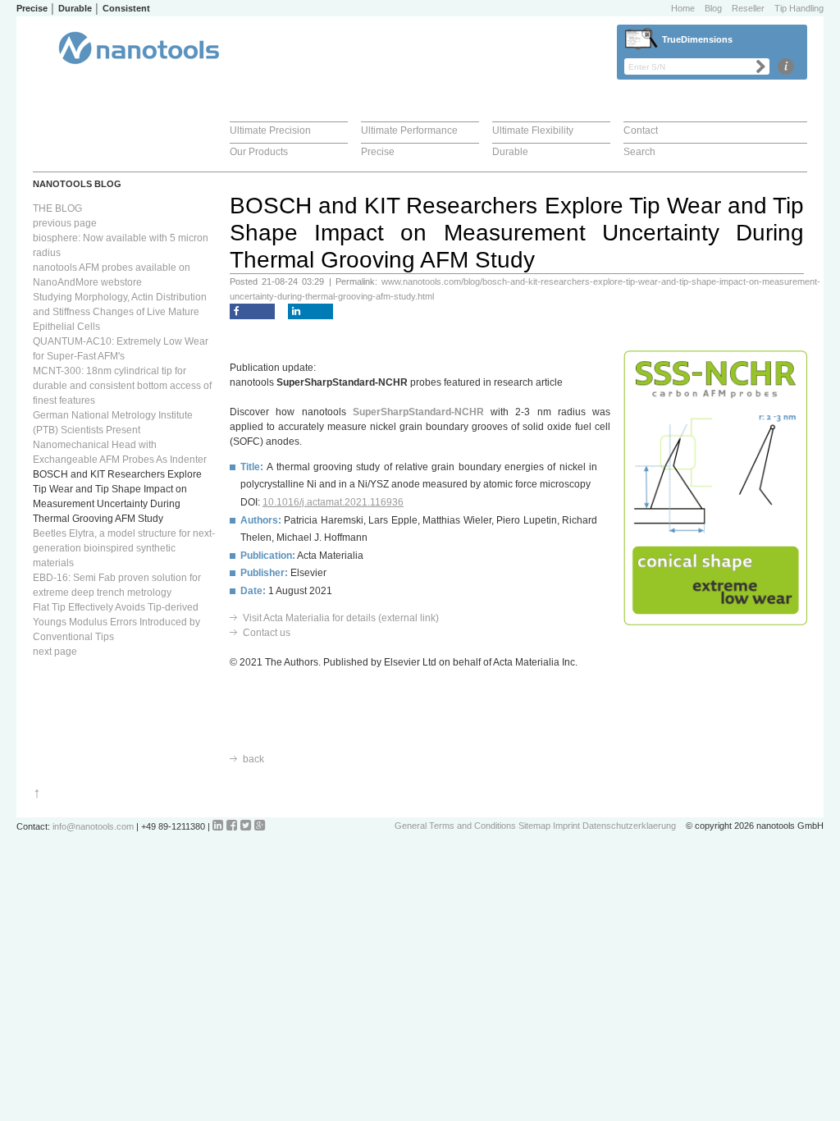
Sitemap (534, 825)
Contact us (266, 632)
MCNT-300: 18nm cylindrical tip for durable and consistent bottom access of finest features (122, 385)
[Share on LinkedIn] (310, 311)
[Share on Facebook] (252, 311)
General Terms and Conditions (455, 825)
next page (55, 651)
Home (683, 8)
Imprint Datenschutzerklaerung (614, 825)
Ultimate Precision (270, 130)
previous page (65, 223)
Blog (713, 8)
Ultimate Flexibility (532, 130)
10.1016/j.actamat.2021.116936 (333, 502)
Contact (640, 130)
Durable (510, 152)
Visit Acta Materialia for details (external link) (341, 618)
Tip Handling (799, 8)
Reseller (748, 8)
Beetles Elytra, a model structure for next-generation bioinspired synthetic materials (124, 548)
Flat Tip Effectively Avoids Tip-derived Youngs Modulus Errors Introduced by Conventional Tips (116, 622)
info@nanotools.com (93, 826)
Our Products (259, 152)
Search (639, 152)
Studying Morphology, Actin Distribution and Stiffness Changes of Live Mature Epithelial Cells (120, 311)
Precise (378, 152)
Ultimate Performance (409, 130)
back (253, 759)
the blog (57, 208)
